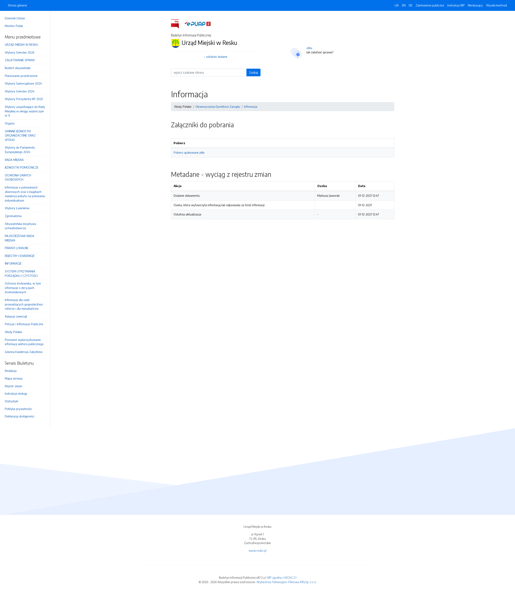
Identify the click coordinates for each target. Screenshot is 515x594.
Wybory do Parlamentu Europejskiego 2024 (20, 150)
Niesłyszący (475, 5)
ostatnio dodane (216, 56)
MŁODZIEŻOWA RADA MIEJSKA (19, 238)
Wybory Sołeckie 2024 (19, 91)
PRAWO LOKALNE (16, 248)
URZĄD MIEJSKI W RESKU (21, 44)
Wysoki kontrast (496, 5)
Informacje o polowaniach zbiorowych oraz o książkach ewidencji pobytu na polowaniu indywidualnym (25, 193)
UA (397, 5)
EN (404, 5)
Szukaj (253, 72)
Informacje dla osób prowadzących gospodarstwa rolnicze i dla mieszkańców (24, 304)
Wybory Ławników (17, 208)
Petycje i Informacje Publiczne (24, 324)
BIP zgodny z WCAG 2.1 (281, 577)
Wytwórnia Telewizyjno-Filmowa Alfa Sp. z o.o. (286, 582)
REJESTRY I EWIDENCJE (20, 256)
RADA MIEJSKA (14, 159)
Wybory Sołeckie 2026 (19, 52)
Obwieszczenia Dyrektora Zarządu (218, 106)
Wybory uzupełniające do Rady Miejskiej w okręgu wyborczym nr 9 (25, 111)
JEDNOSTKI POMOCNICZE (21, 167)
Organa (9, 123)
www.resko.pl (257, 550)
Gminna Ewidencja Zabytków (23, 352)
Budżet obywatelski (17, 68)
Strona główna (17, 5)
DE (410, 5)
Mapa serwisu (14, 378)
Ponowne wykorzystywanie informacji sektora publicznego (24, 342)
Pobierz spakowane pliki (189, 152)
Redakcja (10, 371)
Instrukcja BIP (456, 5)
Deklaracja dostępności (19, 416)
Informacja (250, 106)
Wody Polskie (13, 332)
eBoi (309, 48)
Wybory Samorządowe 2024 (23, 83)
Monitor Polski (14, 26)
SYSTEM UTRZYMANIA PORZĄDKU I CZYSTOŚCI (21, 273)
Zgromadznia (13, 216)
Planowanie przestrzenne (21, 76)
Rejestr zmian (13, 386)
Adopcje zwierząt (16, 316)
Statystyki (11, 401)
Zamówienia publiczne (430, 5)
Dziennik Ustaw (15, 18)
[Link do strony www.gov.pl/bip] (177, 23)
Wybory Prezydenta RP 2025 (24, 99)
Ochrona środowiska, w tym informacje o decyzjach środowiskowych (23, 287)
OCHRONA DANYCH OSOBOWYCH (18, 177)
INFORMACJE (13, 263)
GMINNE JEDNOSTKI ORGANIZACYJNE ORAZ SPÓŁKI (20, 135)
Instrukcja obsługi (16, 393)
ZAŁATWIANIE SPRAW (20, 60)
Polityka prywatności (18, 409)
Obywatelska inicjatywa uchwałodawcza (20, 226)
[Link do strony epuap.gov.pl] (197, 23)
